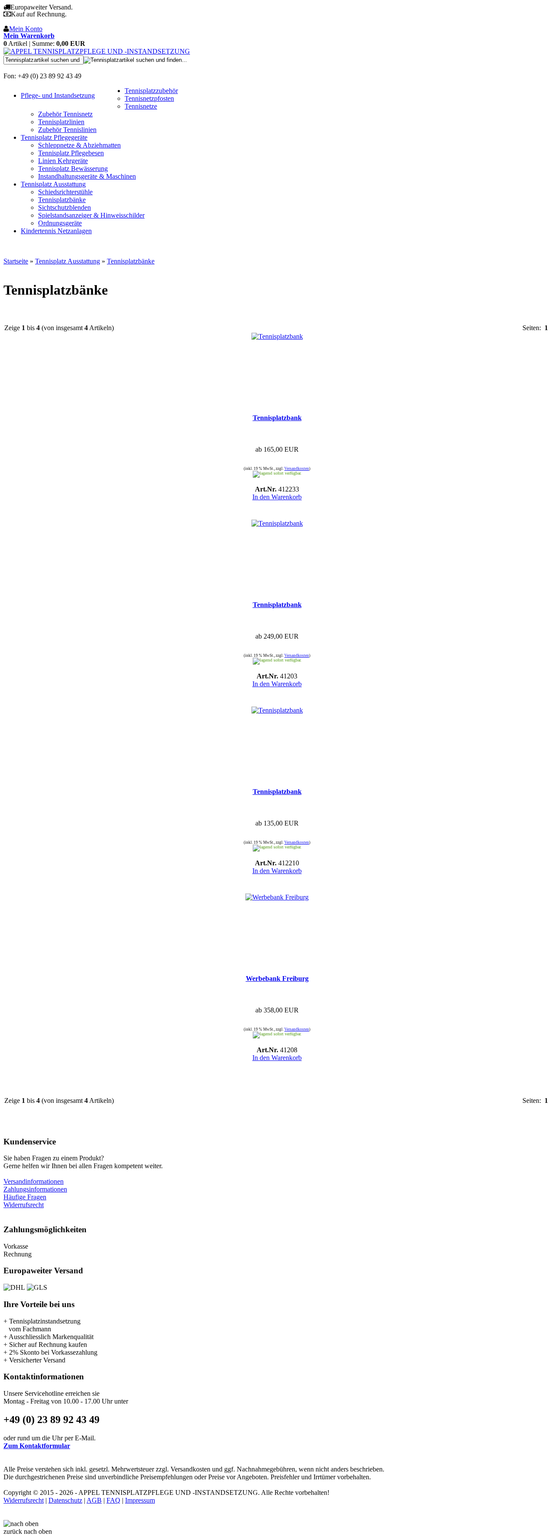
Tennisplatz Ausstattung (53, 184)
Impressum (140, 1500)
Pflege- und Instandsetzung (58, 95)
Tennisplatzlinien (61, 121)
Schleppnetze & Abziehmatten (79, 145)
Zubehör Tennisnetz (65, 114)
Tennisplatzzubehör (151, 90)
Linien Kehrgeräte (63, 160)
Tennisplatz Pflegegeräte (54, 137)
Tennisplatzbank (277, 417)
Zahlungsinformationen (35, 1189)
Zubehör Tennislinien (67, 129)
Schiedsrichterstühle (65, 192)
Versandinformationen (33, 1181)
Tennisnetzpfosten (149, 98)
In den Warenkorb (277, 497)
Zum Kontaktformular (36, 1445)
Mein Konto (25, 28)
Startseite (15, 261)
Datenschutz (65, 1500)
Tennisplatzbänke (62, 199)
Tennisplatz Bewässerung (73, 168)
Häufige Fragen (24, 1197)
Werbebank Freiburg (277, 978)
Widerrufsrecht (23, 1204)
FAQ (113, 1500)
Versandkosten (296, 468)
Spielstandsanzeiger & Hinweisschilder (91, 215)
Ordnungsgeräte (60, 223)
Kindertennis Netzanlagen (56, 231)
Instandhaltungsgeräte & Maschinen (87, 176)
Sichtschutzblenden (64, 207)
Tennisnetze (141, 106)
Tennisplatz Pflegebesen (71, 153)
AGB (94, 1500)
